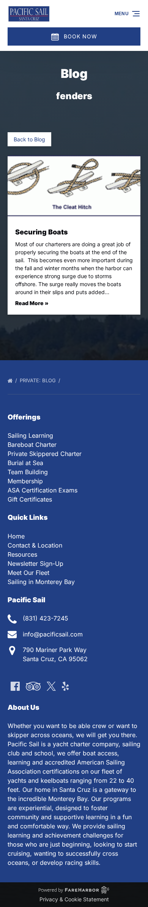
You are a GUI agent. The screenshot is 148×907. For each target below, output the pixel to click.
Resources (22, 554)
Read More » (32, 303)
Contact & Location (35, 545)
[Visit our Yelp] (65, 686)
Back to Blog (29, 139)
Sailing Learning (30, 435)
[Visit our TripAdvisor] (33, 686)
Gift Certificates (30, 499)
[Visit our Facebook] (15, 686)
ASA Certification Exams (42, 490)
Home (16, 536)
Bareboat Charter (32, 444)
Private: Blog (38, 380)
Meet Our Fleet (28, 572)
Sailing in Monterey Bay (41, 582)
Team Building (28, 472)
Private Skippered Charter (45, 453)
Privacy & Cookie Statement (74, 899)
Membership (25, 481)
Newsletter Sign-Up (35, 563)
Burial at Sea (25, 463)
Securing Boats (41, 232)
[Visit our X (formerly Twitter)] (51, 686)
